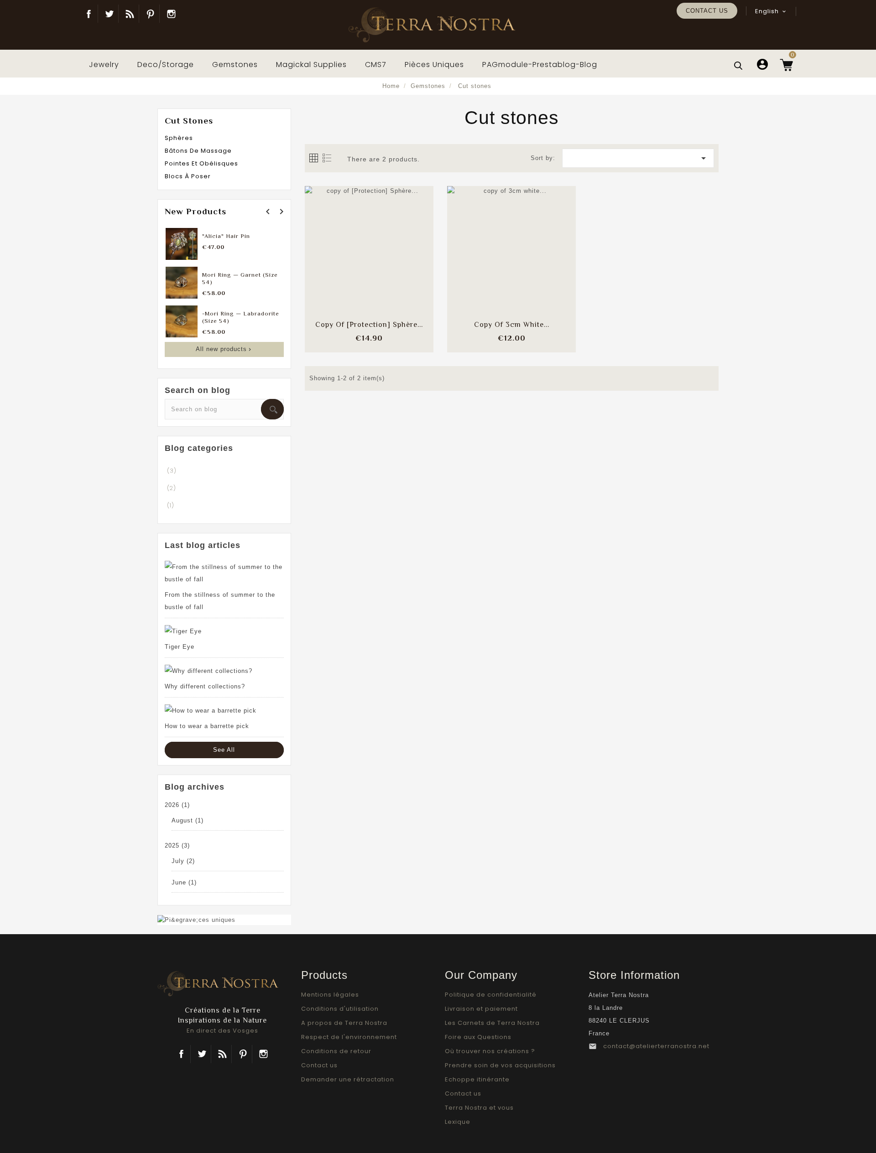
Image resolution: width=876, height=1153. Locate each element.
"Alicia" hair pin (226, 236)
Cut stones (189, 120)
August (187, 820)
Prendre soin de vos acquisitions (500, 1065)
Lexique (457, 1121)
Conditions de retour (336, 1051)
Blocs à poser (188, 176)
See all (224, 749)
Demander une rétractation (347, 1079)
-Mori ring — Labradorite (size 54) (240, 317)
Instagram (171, 14)
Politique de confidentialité (491, 994)
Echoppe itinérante (477, 1079)
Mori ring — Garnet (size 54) (240, 278)
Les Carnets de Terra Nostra (492, 1023)
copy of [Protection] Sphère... (369, 325)
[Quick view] (393, 269)
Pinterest (150, 14)
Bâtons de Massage (198, 150)
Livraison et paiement (481, 1008)
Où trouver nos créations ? (490, 1051)
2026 (177, 804)
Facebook (89, 14)
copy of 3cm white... (511, 325)
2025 (177, 845)
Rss (222, 1054)
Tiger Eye (179, 646)
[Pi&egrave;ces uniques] (196, 919)
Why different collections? (205, 686)
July (183, 861)
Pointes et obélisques (201, 163)
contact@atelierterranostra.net (656, 1046)
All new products (224, 349)
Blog (130, 14)
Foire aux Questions (478, 1037)
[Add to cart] (345, 241)
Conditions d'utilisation (340, 1008)
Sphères (179, 138)
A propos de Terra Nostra (344, 1023)
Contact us (707, 10)
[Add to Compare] (369, 241)
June (184, 882)
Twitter (109, 14)
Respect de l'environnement (349, 1037)
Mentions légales (330, 994)
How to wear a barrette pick (207, 726)
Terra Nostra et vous (479, 1107)
